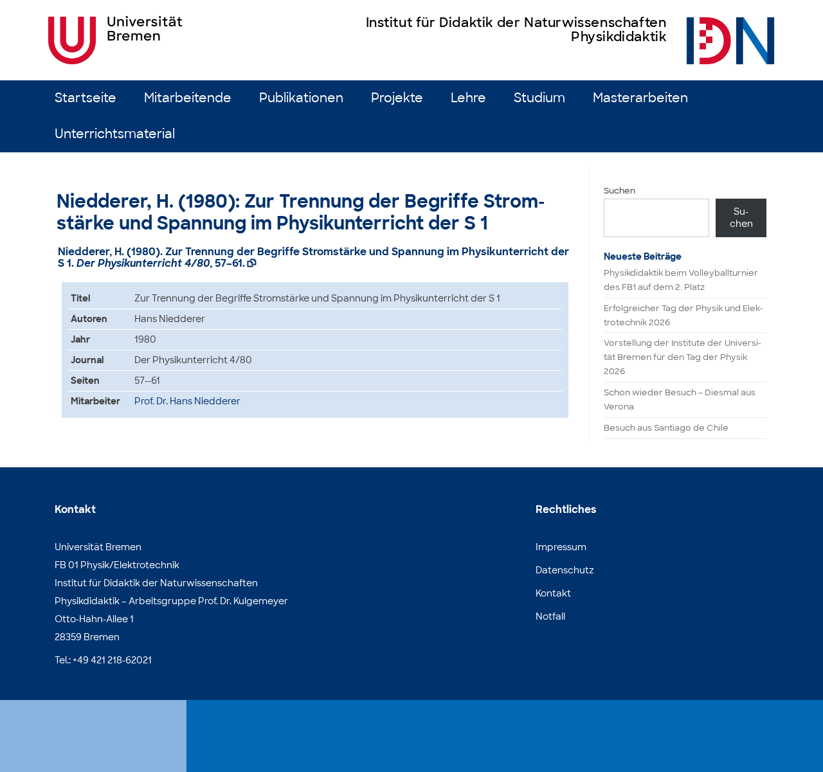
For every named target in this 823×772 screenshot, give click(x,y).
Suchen (619, 190)
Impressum (561, 547)
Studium (539, 98)
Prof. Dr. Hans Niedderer (187, 401)
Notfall (550, 616)
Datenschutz (565, 570)
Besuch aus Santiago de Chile (666, 427)
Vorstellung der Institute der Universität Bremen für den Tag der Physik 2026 (682, 357)
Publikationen (301, 98)
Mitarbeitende (187, 98)
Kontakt (553, 593)
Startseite (85, 98)
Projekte (397, 98)
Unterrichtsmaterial (115, 134)
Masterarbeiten (640, 98)
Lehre (468, 98)
